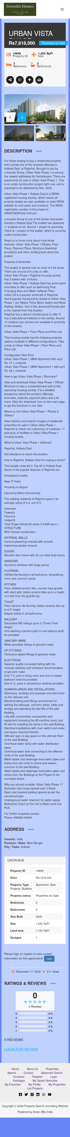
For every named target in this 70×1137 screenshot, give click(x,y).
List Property (35, 1088)
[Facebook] (20, 1094)
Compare (18, 1077)
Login (49, 958)
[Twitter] (26, 1094)
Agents (11, 1073)
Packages (19, 1080)
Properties (52, 1069)
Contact (28, 1073)
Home (15, 1069)
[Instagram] (32, 1094)
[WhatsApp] (44, 1094)
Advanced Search (52, 1073)
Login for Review (21, 1049)
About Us (32, 1069)
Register (37, 1077)
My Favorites (13, 1084)
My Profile (34, 1084)
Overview (15, 860)
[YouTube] (49, 1094)
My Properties (57, 1084)
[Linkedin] (38, 1094)
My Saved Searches (45, 1080)
